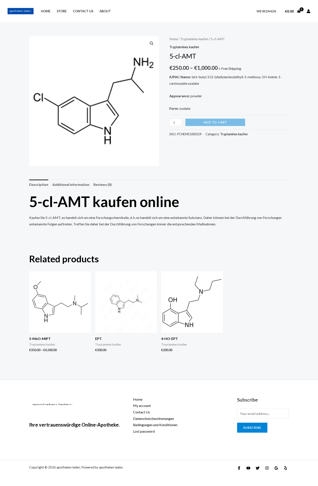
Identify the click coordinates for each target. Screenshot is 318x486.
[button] (152, 43)
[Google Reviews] (276, 468)
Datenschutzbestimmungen (153, 418)
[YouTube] (248, 468)
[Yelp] (285, 468)
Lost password (144, 431)
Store (62, 11)
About (105, 11)
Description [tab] (38, 184)
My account (142, 405)
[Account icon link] (308, 11)
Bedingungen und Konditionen (155, 425)
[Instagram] (267, 468)
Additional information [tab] (70, 184)
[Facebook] (239, 468)
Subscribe (252, 427)
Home (45, 11)
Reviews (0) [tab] (102, 184)
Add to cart (215, 122)
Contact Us (83, 11)
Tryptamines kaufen (194, 39)
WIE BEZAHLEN (266, 11)
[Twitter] (258, 468)
